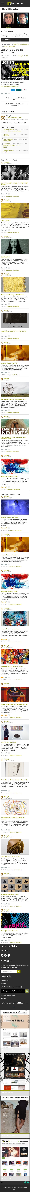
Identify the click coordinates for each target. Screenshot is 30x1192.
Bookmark (12, 46)
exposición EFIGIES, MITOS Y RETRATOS (13, 331)
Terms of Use (5, 980)
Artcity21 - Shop (7, 1178)
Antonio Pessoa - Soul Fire (9, 363)
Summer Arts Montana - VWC (9, 894)
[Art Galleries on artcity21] (15, 991)
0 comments (9, 196)
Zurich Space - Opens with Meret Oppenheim (14, 780)
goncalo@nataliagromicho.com (9, 86)
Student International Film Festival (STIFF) (15, 98)
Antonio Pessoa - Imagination (10, 629)
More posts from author (22, 119)
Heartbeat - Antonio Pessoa (9, 476)
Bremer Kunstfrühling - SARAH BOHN (12, 294)
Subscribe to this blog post (21, 44)
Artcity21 (20, 56)
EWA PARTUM (5, 257)
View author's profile (10, 119)
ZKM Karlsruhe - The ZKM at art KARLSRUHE (14, 104)
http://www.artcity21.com (14, 117)
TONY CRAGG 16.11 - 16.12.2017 (10, 856)
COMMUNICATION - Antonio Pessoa (12, 666)
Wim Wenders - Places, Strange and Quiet (13, 399)
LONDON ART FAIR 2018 (8, 742)
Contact (3, 998)
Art (27, 56)
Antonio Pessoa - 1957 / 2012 (9, 517)
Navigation (7, 39)
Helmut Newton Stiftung (9, 1135)
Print (5, 46)
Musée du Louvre (7, 1092)
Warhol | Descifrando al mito (9, 931)
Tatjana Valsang (5, 220)
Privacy (3, 984)
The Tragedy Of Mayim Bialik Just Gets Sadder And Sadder (8, 26)
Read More (16, 196)
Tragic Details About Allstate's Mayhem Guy (22, 25)
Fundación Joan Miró (8, 1050)
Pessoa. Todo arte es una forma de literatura (14, 704)
